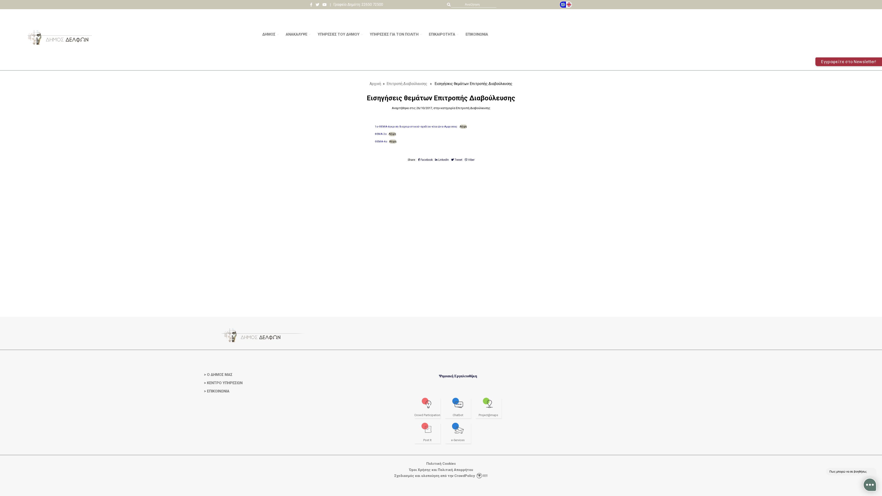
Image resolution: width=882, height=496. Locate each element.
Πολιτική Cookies (441, 463)
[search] (473, 4)
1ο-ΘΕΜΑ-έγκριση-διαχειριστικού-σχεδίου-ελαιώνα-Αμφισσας (416, 126)
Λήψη (463, 126)
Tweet (458, 159)
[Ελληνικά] (563, 4)
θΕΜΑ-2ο (381, 133)
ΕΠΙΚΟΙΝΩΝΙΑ (218, 391)
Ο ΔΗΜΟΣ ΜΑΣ (219, 374)
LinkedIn (443, 159)
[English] (569, 4)
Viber (471, 159)
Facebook (426, 159)
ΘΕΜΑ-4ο (381, 141)
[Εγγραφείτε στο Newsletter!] (441, 68)
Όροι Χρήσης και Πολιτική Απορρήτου (441, 470)
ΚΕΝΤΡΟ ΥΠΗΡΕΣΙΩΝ (225, 383)
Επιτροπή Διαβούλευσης (407, 84)
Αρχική (375, 84)
